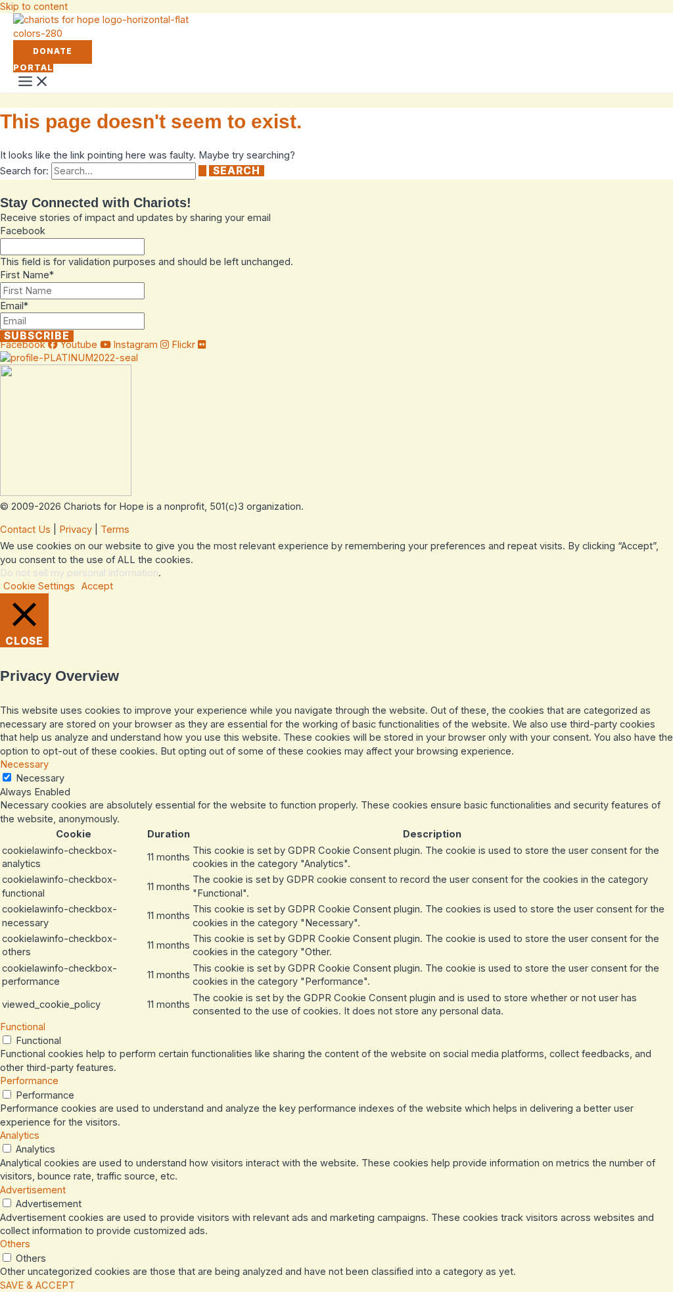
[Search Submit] (202, 171)
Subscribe (37, 336)
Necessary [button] (24, 764)
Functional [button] (22, 1027)
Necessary (40, 778)
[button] (52, 52)
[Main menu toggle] (33, 82)
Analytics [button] (19, 1135)
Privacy (75, 529)
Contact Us (25, 529)
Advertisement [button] (33, 1190)
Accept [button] (97, 586)
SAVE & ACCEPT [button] (37, 1285)
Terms (115, 529)
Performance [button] (29, 1081)
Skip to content (34, 6)
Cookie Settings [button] (39, 586)
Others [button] (15, 1244)
